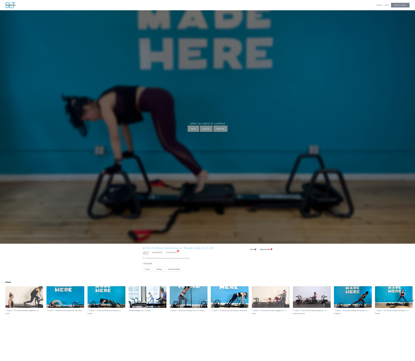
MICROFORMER (174, 269)
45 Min (147, 269)
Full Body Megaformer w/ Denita (140, 310)
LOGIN (386, 5)
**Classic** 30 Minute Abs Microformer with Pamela (229, 310)
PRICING (379, 5)
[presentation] (413, 301)
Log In (193, 129)
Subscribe (220, 129)
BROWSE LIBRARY (400, 5)
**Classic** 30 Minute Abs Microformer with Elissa (64, 310)
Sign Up (206, 129)
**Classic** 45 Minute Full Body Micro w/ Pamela (187, 310)
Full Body (159, 269)
